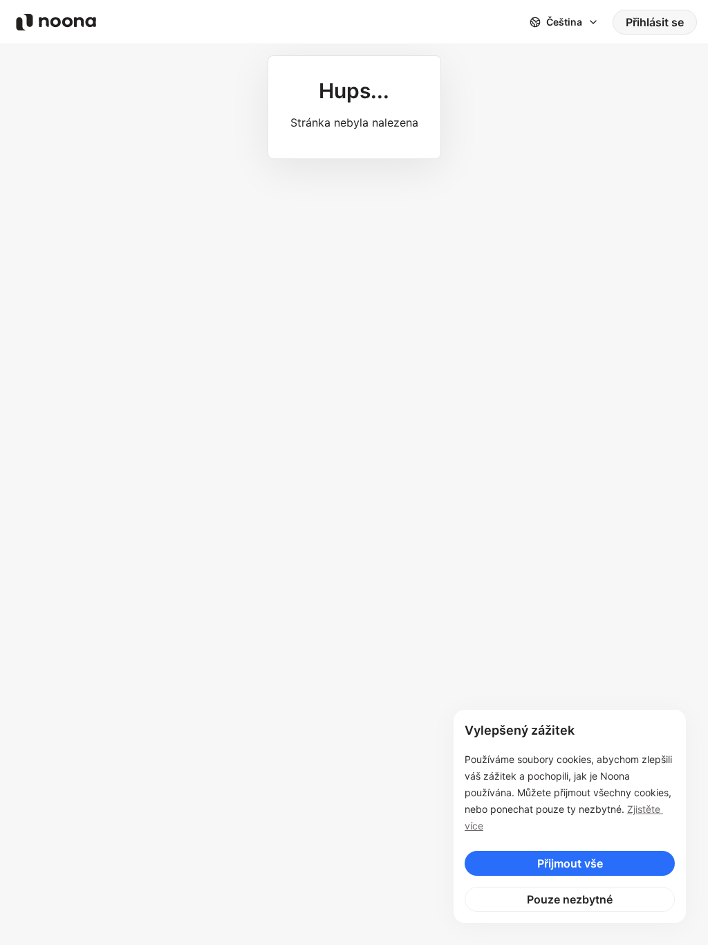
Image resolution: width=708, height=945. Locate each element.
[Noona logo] (56, 22)
